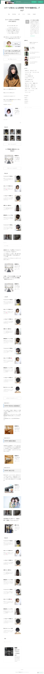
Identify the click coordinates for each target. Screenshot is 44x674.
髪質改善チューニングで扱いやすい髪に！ (11, 215)
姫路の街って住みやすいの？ (34, 42)
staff (19, 14)
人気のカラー (27, 74)
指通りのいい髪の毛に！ (8, 205)
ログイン (40, 1)
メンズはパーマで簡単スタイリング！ (10, 195)
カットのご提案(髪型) (29, 75)
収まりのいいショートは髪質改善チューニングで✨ (12, 387)
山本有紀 (27, 86)
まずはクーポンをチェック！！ (12, 398)
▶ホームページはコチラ (12, 168)
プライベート (27, 92)
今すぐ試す (34, 1)
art (26, 90)
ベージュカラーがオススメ (33, 61)
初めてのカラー (33, 70)
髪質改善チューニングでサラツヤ (9, 367)
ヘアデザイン (34, 88)
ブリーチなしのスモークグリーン (34, 52)
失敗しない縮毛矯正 (28, 79)
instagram (34, 14)
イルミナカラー (28, 72)
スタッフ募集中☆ (32, 47)
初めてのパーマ (28, 83)
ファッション (31, 90)
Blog (9, 14)
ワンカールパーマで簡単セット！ (9, 224)
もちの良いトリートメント (29, 77)
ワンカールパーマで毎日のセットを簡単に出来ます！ (13, 176)
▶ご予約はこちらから (12, 59)
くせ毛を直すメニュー (29, 81)
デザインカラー (36, 72)
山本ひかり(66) (5, 119)
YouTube (29, 14)
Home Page (14, 14)
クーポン (23, 14)
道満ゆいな (33, 86)
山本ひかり (27, 88)
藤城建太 (35, 83)
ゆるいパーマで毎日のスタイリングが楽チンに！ (12, 185)
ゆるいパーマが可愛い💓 (8, 358)
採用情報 (27, 70)
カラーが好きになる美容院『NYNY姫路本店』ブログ (22, 9)
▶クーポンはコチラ (12, 144)
